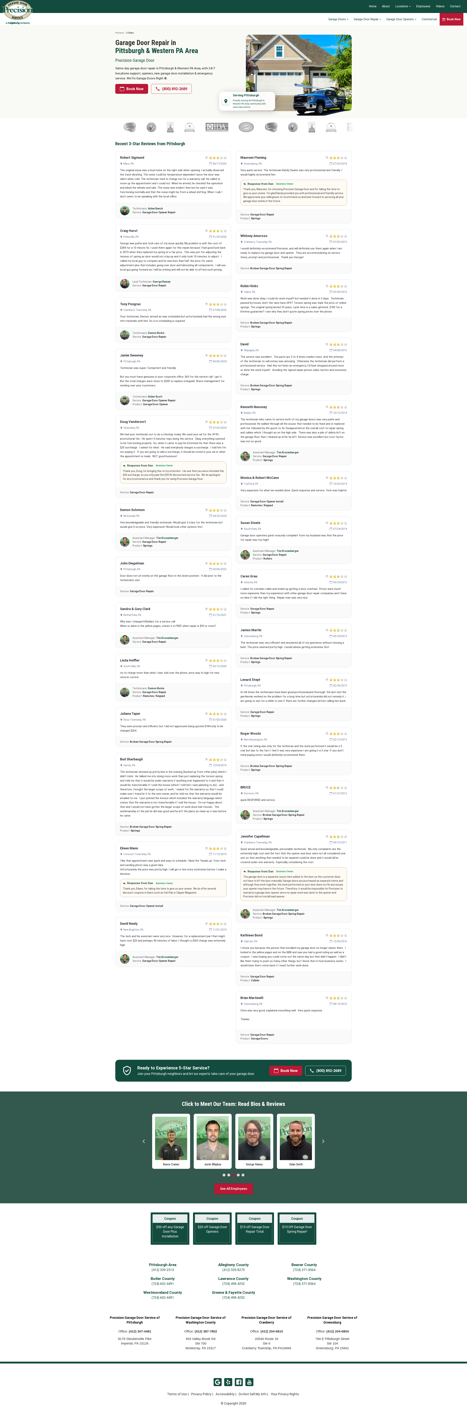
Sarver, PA (129, 765)
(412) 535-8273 (233, 1270)
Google (218, 1382)
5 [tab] (243, 1175)
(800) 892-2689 (174, 89)
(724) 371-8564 (304, 1270)
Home (373, 6)
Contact (455, 6)
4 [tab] (238, 1175)
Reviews (119, 32)
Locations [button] (402, 6)
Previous (143, 1141)
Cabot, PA (249, 291)
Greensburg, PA (253, 163)
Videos (440, 6)
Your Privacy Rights (285, 1394)
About (386, 6)
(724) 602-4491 (163, 1284)
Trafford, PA (251, 483)
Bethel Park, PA (132, 615)
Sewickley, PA (131, 427)
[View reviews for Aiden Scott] (125, 400)
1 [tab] (224, 1175)
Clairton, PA (250, 941)
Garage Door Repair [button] (366, 19)
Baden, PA (250, 412)
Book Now (135, 89)
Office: (134, 1331)
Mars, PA (128, 163)
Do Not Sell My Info (253, 1394)
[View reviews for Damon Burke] (125, 335)
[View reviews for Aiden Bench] (125, 210)
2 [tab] (229, 1175)
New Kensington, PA (255, 739)
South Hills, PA (131, 666)
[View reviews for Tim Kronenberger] (125, 542)
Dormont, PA (251, 793)
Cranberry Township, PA (137, 309)
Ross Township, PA (134, 719)
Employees (423, 6)
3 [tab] (233, 1175)
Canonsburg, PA (253, 636)
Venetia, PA (250, 582)
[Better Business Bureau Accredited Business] (238, 127)
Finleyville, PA (131, 236)
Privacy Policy (201, 1394)
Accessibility (225, 1394)
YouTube (249, 1382)
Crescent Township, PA (137, 854)
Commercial (429, 19)
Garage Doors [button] (337, 19)
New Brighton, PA (133, 929)
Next (323, 1141)
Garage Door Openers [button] (400, 19)
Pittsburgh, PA (131, 361)
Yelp (228, 1382)
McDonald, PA (131, 515)
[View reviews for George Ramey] (125, 283)
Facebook (239, 1382)
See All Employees (233, 1189)
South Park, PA (252, 528)
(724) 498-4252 (233, 1284)
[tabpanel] (171, 1140)
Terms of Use (177, 1394)
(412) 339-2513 (163, 1270)
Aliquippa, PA (251, 350)
